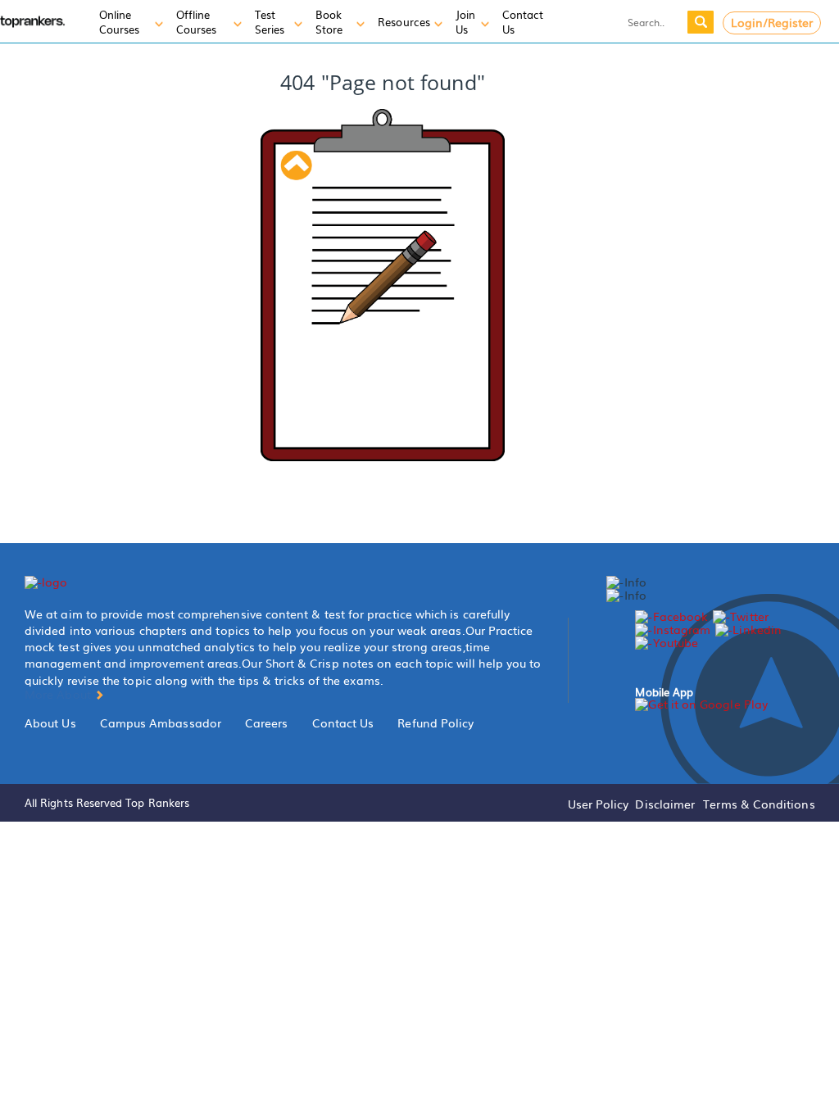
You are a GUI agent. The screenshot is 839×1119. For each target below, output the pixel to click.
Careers (266, 723)
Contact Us (343, 723)
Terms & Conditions (758, 803)
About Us (50, 723)
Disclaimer (665, 803)
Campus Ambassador (160, 723)
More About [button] (59, 694)
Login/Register (772, 22)
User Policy (598, 803)
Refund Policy (435, 723)
